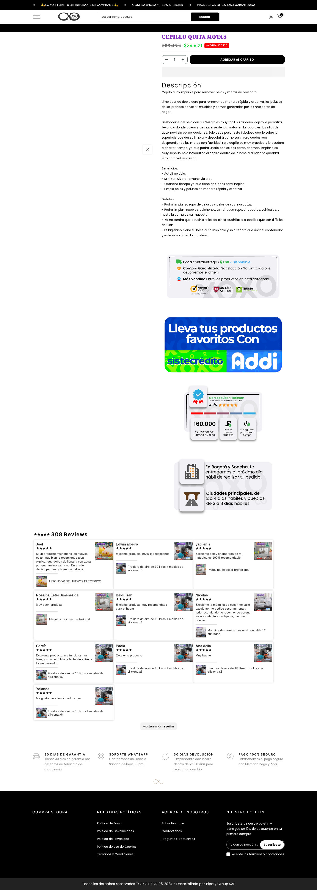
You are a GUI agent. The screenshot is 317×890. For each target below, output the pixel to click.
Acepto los (258, 854)
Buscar (204, 17)
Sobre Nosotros (173, 823)
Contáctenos (172, 831)
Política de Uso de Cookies (117, 846)
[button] (223, 72)
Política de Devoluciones (115, 831)
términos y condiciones (266, 854)
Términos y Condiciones (115, 854)
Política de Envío (109, 823)
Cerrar (285, 4)
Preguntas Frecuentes (178, 839)
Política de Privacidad (113, 839)
